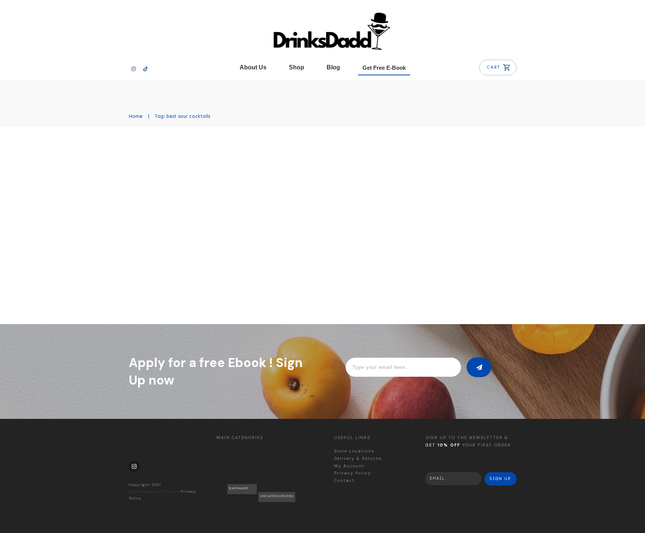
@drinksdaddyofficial (152, 491)
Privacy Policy (352, 473)
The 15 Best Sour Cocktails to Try (208, 148)
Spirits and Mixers (282, 169)
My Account (349, 465)
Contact (344, 480)
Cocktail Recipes (237, 169)
